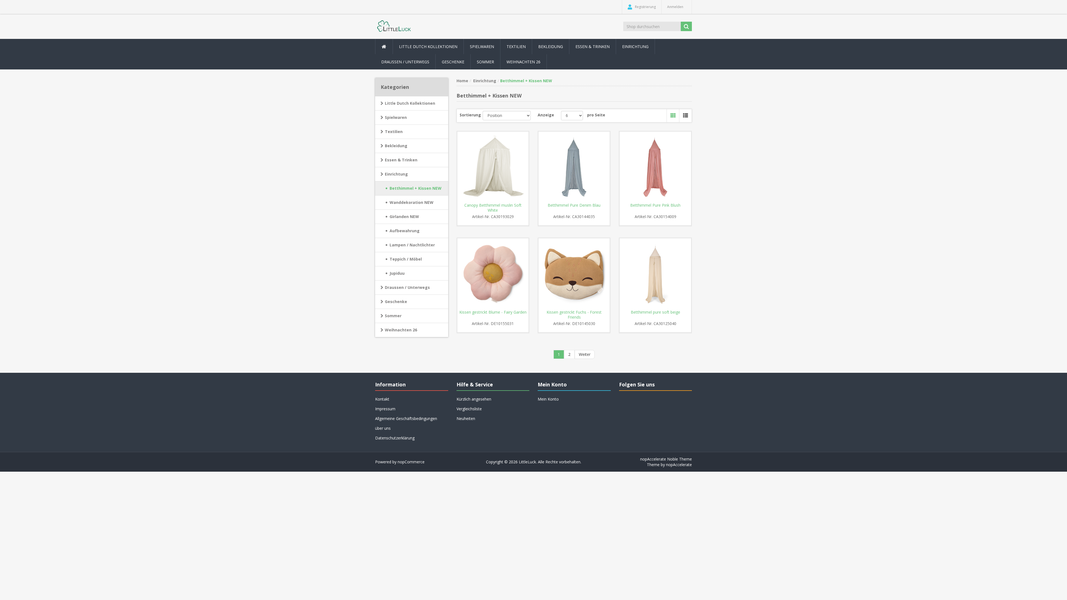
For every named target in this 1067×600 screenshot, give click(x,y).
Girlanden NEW (404, 216)
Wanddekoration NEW (411, 202)
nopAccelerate (679, 464)
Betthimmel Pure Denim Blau (574, 205)
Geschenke (453, 61)
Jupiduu (397, 273)
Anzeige (546, 115)
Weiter (584, 354)
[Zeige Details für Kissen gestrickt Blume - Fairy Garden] (493, 274)
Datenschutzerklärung (395, 438)
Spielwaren (396, 117)
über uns (383, 428)
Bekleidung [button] (550, 46)
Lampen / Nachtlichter (412, 245)
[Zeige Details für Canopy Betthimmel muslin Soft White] (493, 167)
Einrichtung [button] (635, 46)
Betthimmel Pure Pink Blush (655, 205)
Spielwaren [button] (482, 46)
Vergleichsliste (469, 408)
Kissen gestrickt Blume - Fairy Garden (493, 312)
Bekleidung (396, 145)
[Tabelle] (673, 115)
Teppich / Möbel (406, 259)
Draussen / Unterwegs (407, 287)
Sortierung (470, 115)
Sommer (393, 315)
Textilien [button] (516, 46)
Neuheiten (466, 418)
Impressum (385, 408)
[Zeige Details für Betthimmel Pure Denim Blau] (574, 167)
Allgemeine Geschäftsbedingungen (406, 418)
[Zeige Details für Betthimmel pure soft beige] (655, 274)
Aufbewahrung (405, 230)
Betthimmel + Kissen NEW (416, 188)
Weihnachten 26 (523, 61)
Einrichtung (396, 174)
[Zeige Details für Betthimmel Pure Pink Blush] (655, 167)
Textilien (394, 131)
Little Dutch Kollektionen (410, 103)
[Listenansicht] (685, 115)
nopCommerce (411, 461)
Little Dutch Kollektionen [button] (428, 46)
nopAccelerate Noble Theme (666, 459)
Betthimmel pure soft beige (655, 312)
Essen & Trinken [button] (592, 46)
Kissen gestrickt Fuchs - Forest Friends (574, 315)
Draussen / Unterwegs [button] (405, 61)
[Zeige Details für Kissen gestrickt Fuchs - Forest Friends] (574, 274)
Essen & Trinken (401, 159)
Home (462, 80)
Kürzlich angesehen (474, 399)
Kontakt (382, 399)
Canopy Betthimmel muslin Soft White (493, 208)
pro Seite (596, 115)
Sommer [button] (485, 61)
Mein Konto (548, 399)
